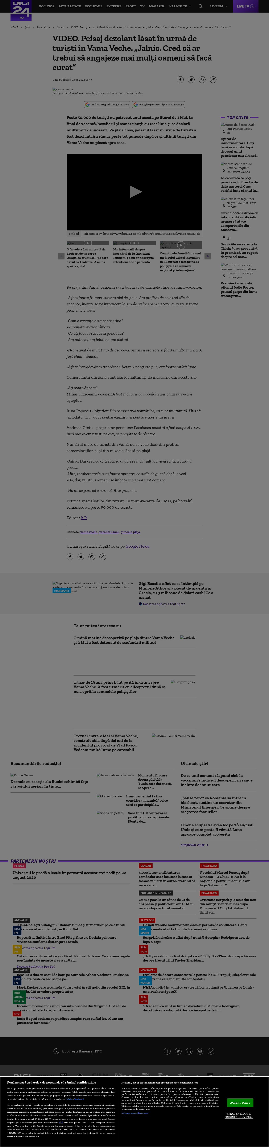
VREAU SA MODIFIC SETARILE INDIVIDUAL (239, 1115)
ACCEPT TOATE (240, 1102)
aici (61, 1122)
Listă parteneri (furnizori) (134, 1112)
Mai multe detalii (75, 1099)
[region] (134, 1111)
